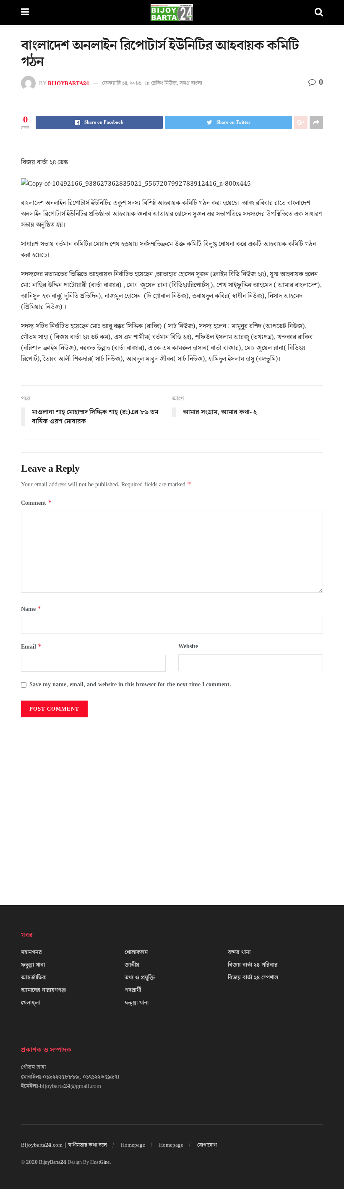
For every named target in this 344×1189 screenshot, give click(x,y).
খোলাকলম (136, 952)
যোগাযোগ (207, 1145)
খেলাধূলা (30, 1003)
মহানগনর (31, 952)
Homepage (133, 1145)
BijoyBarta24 (52, 1162)
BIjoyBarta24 (68, 83)
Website (188, 646)
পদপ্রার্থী (133, 990)
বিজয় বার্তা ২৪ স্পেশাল (253, 978)
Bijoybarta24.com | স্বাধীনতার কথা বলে (64, 1145)
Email (31, 646)
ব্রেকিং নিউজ (164, 83)
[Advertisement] (172, 803)
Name (31, 609)
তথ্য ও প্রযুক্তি (140, 978)
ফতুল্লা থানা (33, 965)
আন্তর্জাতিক (33, 978)
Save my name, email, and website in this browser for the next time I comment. (130, 684)
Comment (36, 502)
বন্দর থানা (239, 952)
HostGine (99, 1162)
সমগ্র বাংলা (191, 83)
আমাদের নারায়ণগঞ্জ (43, 990)
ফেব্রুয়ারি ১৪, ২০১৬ (121, 83)
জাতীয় (132, 965)
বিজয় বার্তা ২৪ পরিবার (253, 965)
